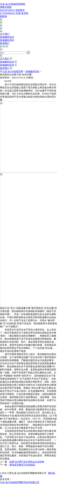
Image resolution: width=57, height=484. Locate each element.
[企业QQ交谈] (1, 19)
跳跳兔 (3, 16)
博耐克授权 (6, 7)
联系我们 (4, 43)
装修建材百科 (7, 40)
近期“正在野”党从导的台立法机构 (26, 461)
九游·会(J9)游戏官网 (12, 71)
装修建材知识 (7, 37)
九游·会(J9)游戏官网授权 (12, 4)
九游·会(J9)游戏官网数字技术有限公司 (19, 482)
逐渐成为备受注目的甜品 (22, 465)
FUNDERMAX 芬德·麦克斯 (14, 13)
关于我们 (4, 34)
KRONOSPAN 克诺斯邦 (12, 10)
